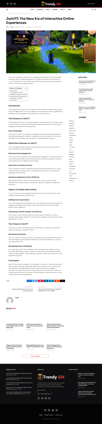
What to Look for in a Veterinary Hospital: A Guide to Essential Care (87, 109)
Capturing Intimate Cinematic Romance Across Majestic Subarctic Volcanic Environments (87, 393)
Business (55, 9)
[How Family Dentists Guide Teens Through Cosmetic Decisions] (73, 91)
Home (32, 9)
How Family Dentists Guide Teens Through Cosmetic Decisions (86, 90)
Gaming (71, 140)
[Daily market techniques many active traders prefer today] (35, 316)
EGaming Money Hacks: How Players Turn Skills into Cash (35, 346)
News (47, 9)
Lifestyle (71, 152)
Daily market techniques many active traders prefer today (34, 325)
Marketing (71, 154)
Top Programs (72, 173)
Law (70, 149)
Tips (70, 171)
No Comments (30, 27)
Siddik (12, 27)
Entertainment (72, 135)
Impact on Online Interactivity (19, 96)
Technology (72, 168)
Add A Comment (35, 356)
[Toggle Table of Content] (25, 88)
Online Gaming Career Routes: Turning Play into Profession (54, 346)
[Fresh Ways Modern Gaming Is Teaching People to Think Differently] (15, 316)
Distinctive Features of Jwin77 (19, 94)
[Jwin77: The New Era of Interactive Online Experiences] (51, 51)
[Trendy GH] (51, 3)
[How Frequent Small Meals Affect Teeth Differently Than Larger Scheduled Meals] (72, 384)
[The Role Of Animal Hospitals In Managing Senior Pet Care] (73, 83)
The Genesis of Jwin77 (17, 92)
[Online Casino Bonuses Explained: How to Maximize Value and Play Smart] (56, 316)
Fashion (71, 137)
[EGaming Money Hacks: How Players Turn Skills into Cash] (35, 337)
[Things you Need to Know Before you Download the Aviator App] (15, 337)
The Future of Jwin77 (16, 98)
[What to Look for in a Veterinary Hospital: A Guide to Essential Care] (73, 109)
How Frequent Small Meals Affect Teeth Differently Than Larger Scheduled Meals (87, 384)
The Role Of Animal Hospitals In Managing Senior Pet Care (87, 81)
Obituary (71, 161)
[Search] (95, 9)
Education (71, 133)
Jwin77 (11, 81)
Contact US (59, 415)
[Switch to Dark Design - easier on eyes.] (93, 9)
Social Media (72, 166)
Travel (69, 9)
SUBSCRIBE (91, 3)
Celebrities (39, 9)
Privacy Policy (49, 415)
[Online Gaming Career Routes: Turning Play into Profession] (56, 337)
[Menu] (7, 9)
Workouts (71, 180)
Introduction (13, 90)
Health (62, 9)
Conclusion (14, 100)
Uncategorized (73, 178)
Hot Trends (72, 147)
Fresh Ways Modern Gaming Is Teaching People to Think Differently (14, 325)
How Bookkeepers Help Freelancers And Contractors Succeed (86, 100)
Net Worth (71, 156)
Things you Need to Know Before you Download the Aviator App (14, 346)
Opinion (71, 164)
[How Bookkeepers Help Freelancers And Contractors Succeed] (73, 100)
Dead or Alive (72, 130)
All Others (71, 121)
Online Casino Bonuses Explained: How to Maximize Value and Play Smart (55, 325)
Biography (71, 123)
